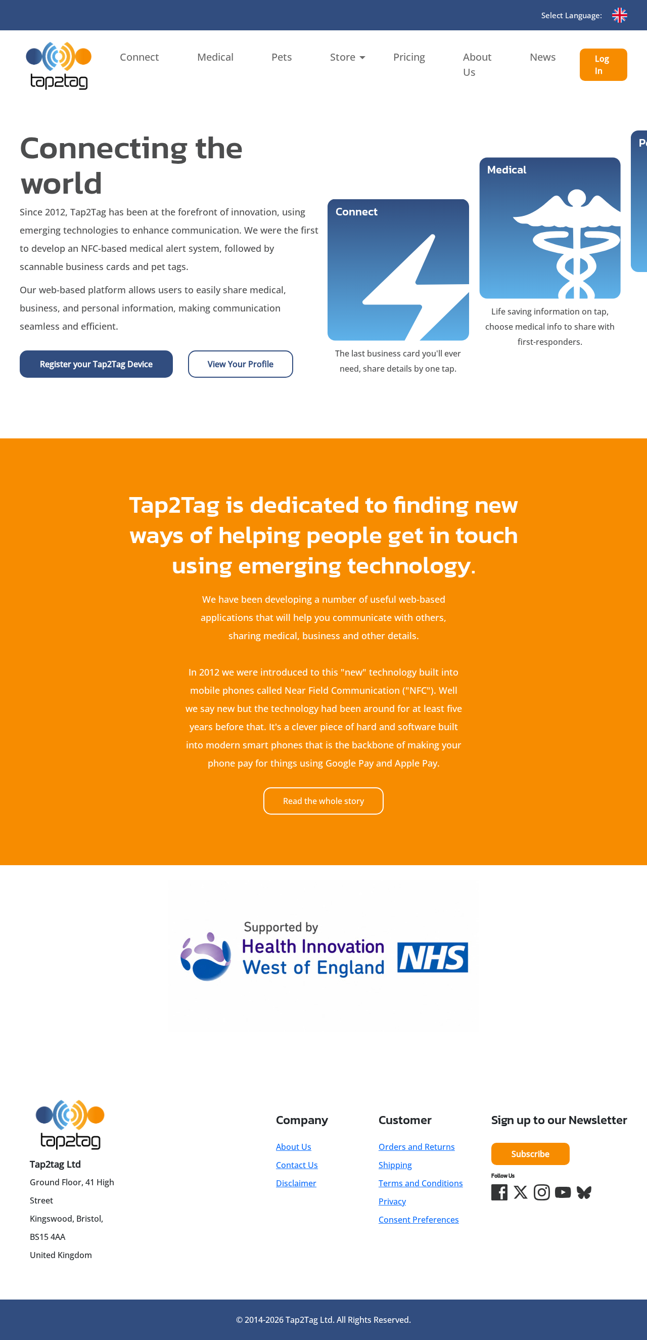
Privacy (392, 1201)
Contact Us (297, 1165)
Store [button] (342, 57)
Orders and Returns (417, 1146)
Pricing (409, 57)
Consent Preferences (419, 1219)
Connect (139, 57)
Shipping (395, 1165)
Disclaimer (296, 1183)
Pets (281, 57)
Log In (602, 64)
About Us (477, 64)
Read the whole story (323, 801)
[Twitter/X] (521, 1192)
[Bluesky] (584, 1192)
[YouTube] (563, 1192)
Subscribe (530, 1153)
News (543, 57)
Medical (215, 57)
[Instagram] (542, 1192)
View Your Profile (240, 364)
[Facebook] (499, 1192)
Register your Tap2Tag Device (96, 364)
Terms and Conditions (421, 1183)
